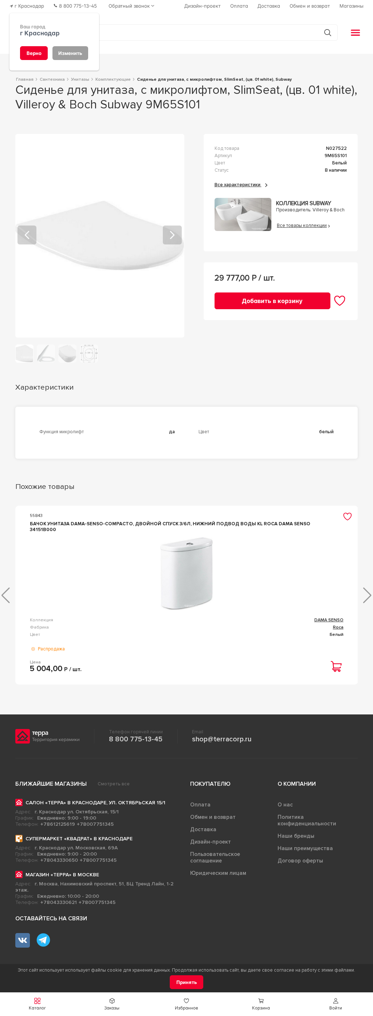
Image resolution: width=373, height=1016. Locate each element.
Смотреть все (114, 784)
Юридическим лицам (218, 873)
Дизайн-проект (210, 841)
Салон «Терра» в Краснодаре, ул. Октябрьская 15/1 (95, 803)
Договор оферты (300, 860)
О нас (285, 804)
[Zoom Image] (99, 236)
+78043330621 (58, 902)
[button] (335, 1004)
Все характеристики (238, 185)
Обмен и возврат (213, 817)
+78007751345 (95, 824)
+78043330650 (59, 860)
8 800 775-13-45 (135, 739)
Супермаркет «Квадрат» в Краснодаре (79, 839)
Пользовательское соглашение (215, 857)
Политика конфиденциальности (307, 820)
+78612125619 (57, 824)
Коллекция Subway (303, 203)
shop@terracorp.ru (221, 739)
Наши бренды (296, 836)
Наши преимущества (305, 848)
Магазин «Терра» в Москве (62, 875)
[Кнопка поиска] (327, 32)
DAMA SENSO (328, 620)
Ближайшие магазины (51, 784)
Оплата (200, 804)
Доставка (203, 829)
